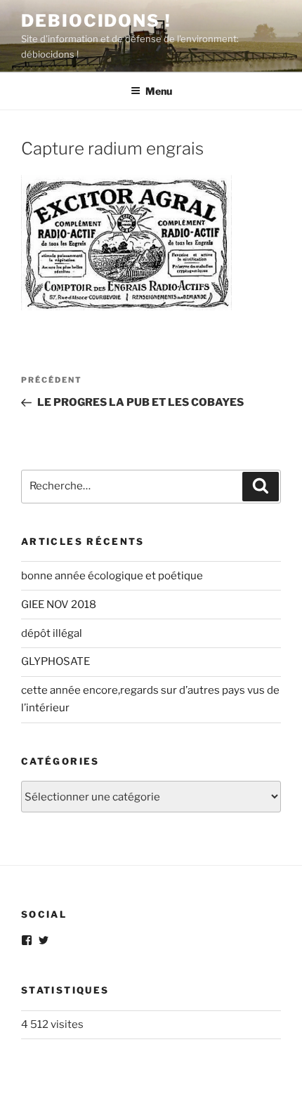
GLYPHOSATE (55, 661)
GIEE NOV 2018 (58, 604)
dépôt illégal (51, 633)
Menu (158, 91)
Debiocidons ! (96, 21)
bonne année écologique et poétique (112, 575)
